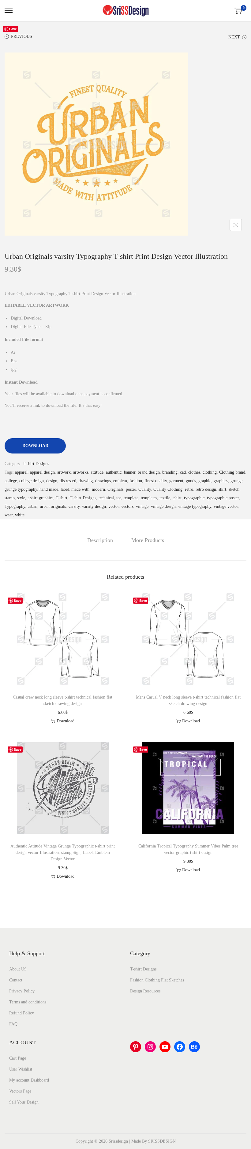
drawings (103, 481)
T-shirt (61, 498)
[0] (238, 10)
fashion (135, 481)
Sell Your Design (24, 1102)
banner (129, 472)
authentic (114, 472)
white (19, 515)
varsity (74, 506)
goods (191, 481)
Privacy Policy (22, 991)
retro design (206, 489)
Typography (15, 506)
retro (189, 489)
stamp (10, 498)
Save (13, 29)
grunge (236, 481)
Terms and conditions (27, 1002)
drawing (86, 481)
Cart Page (17, 1058)
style (21, 498)
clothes (194, 472)
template (131, 498)
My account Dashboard (29, 1080)
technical (106, 498)
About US (18, 969)
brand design (149, 472)
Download (35, 445)
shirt (222, 489)
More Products (147, 540)
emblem (120, 481)
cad (183, 472)
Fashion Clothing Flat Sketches (157, 980)
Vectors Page (20, 1091)
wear (9, 515)
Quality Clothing (167, 489)
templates (149, 498)
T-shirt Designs (36, 463)
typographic (194, 498)
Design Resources (145, 991)
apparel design (42, 472)
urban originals (53, 506)
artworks (80, 472)
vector (113, 506)
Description (100, 540)
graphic (204, 481)
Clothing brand (232, 472)
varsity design (94, 506)
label (65, 489)
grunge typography (21, 489)
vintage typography (194, 506)
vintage (142, 506)
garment (176, 481)
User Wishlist (20, 1069)
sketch (234, 489)
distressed (68, 481)
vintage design (163, 506)
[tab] (100, 540)
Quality (144, 489)
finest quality (155, 481)
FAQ (13, 1024)
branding (170, 472)
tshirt (177, 498)
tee (118, 498)
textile (164, 498)
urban (32, 506)
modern (98, 489)
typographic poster (223, 498)
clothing (210, 472)
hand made (48, 489)
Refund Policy (21, 1013)
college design (31, 481)
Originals (115, 489)
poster (131, 489)
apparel (21, 472)
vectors (127, 506)
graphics (221, 481)
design (51, 481)
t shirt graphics (40, 498)
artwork (64, 472)
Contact (15, 980)
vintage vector (226, 506)
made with (80, 489)
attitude (97, 472)
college (11, 481)
